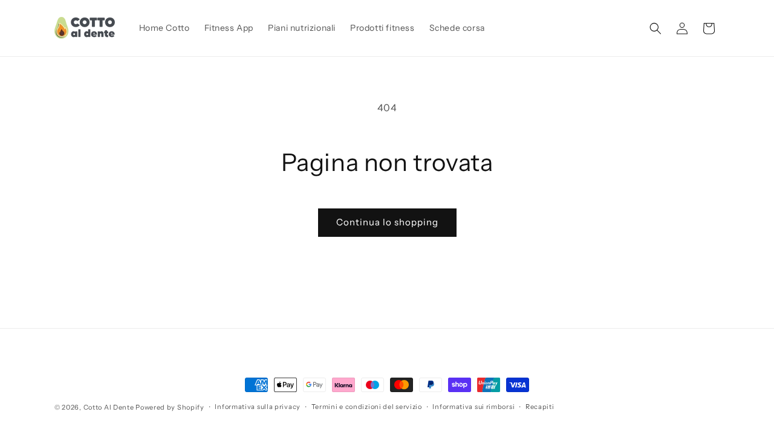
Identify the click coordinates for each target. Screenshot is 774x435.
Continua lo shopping (387, 222)
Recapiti (539, 406)
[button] (655, 28)
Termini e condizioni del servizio (366, 406)
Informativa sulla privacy (258, 406)
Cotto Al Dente (108, 407)
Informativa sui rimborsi (473, 406)
